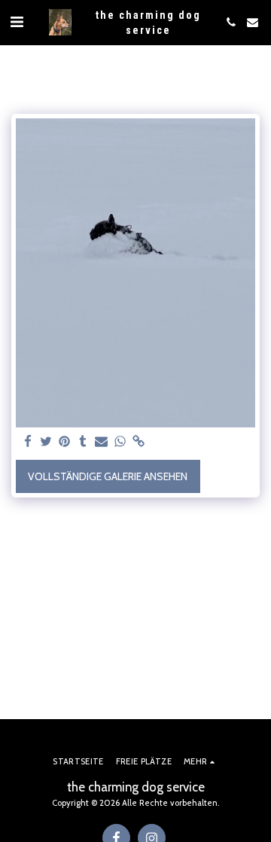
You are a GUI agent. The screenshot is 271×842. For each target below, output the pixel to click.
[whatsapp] (120, 442)
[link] (138, 442)
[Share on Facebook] (28, 442)
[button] (16, 22)
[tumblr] (83, 442)
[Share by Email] (101, 442)
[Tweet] (46, 442)
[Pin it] (65, 442)
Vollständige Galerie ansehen (107, 476)
